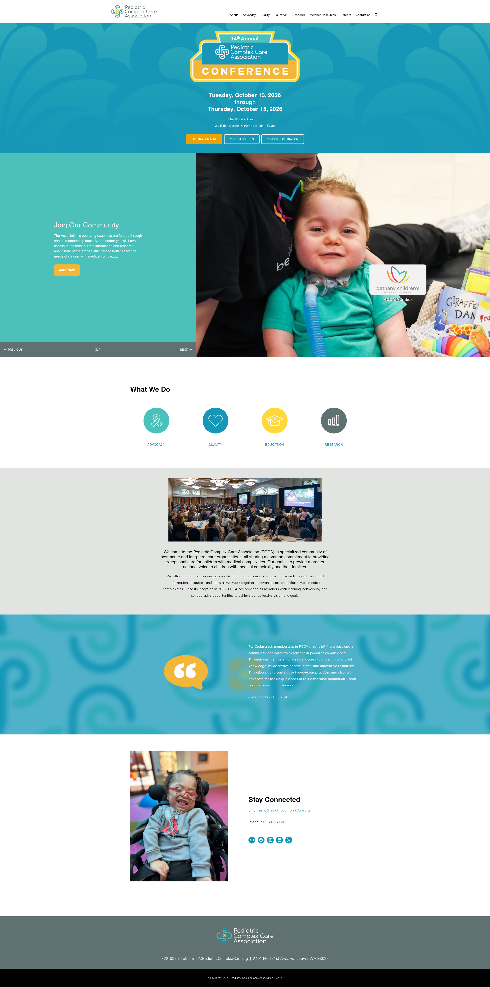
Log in (278, 977)
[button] (376, 15)
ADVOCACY (156, 444)
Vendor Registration (282, 139)
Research (334, 444)
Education (274, 444)
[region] (245, 255)
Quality (215, 444)
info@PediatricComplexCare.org (284, 810)
